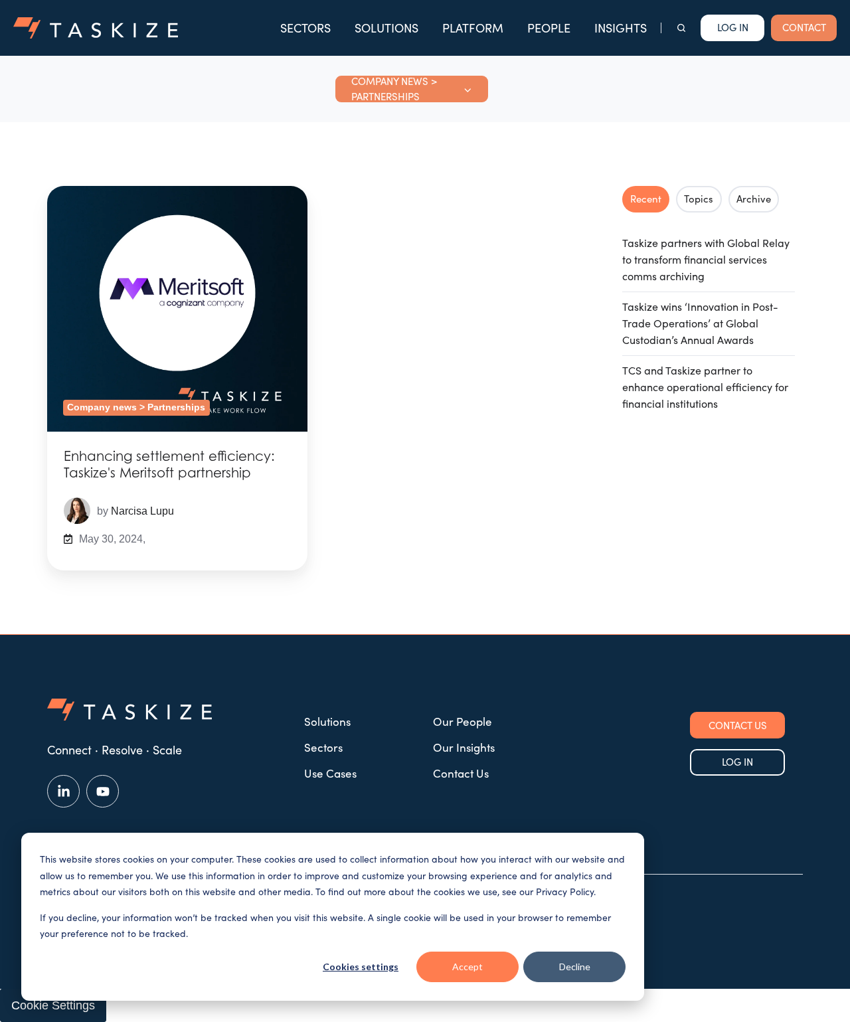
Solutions (327, 721)
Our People (462, 721)
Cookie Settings (53, 1005)
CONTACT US (738, 725)
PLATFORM (472, 28)
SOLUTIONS (386, 28)
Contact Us (461, 773)
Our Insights (464, 747)
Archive (753, 198)
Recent (645, 198)
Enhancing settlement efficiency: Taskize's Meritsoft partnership (169, 464)
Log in (732, 27)
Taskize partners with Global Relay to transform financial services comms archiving (706, 259)
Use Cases (330, 773)
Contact (804, 27)
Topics (698, 198)
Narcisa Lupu (142, 511)
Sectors (323, 747)
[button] (681, 28)
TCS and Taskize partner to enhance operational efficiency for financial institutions (705, 386)
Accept (467, 966)
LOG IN (737, 761)
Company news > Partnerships (136, 407)
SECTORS (305, 28)
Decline (574, 966)
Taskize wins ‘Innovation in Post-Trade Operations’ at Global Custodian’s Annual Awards (700, 323)
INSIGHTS (620, 28)
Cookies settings (360, 966)
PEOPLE (548, 28)
